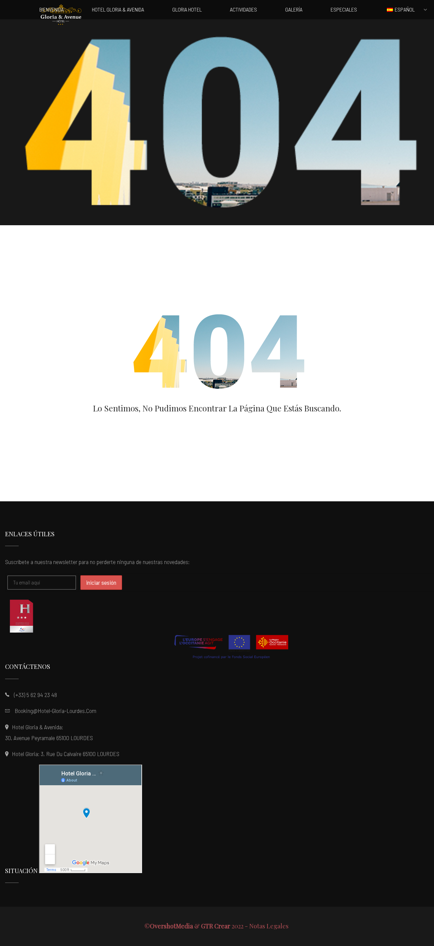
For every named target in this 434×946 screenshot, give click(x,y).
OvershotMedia (171, 926)
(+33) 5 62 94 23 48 (35, 694)
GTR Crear (215, 926)
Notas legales (269, 926)
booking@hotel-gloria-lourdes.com (55, 710)
